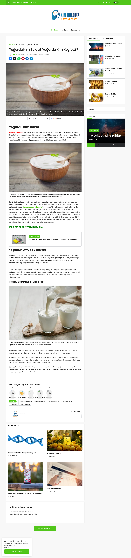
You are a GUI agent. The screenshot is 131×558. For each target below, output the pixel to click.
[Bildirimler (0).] (122, 2)
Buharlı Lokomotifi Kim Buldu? (113, 70)
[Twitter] (106, 2)
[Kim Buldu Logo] (65, 16)
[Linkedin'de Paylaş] (27, 58)
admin (15, 54)
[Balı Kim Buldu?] (96, 97)
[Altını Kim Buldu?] (96, 84)
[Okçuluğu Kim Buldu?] (96, 59)
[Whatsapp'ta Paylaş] (19, 58)
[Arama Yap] (99, 3)
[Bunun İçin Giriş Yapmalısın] (29, 118)
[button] (91, 145)
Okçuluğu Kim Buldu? (113, 56)
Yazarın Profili (75, 411)
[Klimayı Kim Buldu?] (64, 474)
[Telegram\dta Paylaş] (31, 58)
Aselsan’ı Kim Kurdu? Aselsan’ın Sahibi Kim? (24, 2)
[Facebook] (103, 2)
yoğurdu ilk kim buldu (25, 401)
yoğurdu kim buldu (39, 401)
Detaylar (7, 547)
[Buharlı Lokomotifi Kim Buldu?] (96, 72)
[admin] (16, 414)
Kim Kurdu (64, 30)
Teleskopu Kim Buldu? (113, 44)
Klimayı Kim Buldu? (54, 489)
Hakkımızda (75, 30)
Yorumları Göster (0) (44, 528)
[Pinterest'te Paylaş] (23, 58)
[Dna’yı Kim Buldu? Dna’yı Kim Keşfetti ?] (25, 440)
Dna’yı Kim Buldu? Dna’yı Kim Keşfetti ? (22, 453)
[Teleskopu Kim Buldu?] (96, 47)
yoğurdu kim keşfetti (53, 401)
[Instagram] (110, 2)
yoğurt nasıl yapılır (66, 401)
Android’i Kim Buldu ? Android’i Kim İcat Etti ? (25, 494)
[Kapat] (79, 234)
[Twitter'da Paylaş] (14, 58)
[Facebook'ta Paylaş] (10, 58)
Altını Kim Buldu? (111, 81)
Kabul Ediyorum (17, 551)
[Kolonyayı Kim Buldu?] (64, 440)
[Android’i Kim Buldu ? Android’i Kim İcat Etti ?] (25, 476)
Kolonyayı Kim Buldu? (55, 454)
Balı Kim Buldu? (111, 94)
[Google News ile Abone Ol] (56, 118)
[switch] (116, 2)
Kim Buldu (54, 30)
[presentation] (88, 133)
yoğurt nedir (13, 404)
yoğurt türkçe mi (25, 404)
